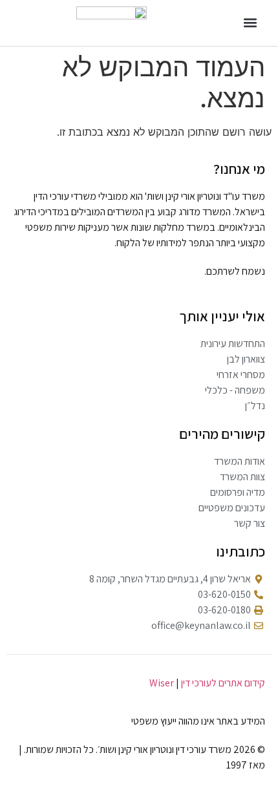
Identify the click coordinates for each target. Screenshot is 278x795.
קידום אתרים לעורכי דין (223, 683)
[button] (250, 23)
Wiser (161, 683)
